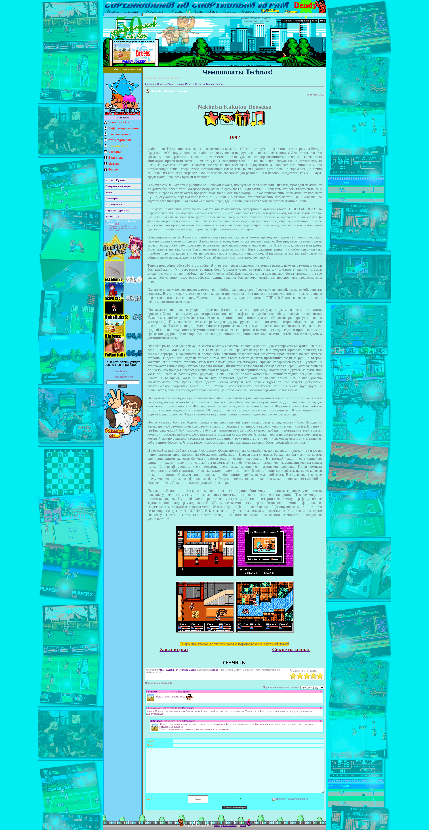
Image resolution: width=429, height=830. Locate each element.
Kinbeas (213, 669)
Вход (314, 20)
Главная (287, 20)
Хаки (108, 192)
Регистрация (301, 20)
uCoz (243, 825)
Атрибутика (113, 204)
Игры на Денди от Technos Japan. (204, 84)
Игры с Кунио (115, 180)
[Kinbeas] (155, 696)
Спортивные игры (118, 186)
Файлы (161, 84)
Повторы (111, 198)
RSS (322, 20)
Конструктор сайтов (225, 825)
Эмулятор (112, 216)
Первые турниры (117, 210)
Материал (183, 691)
